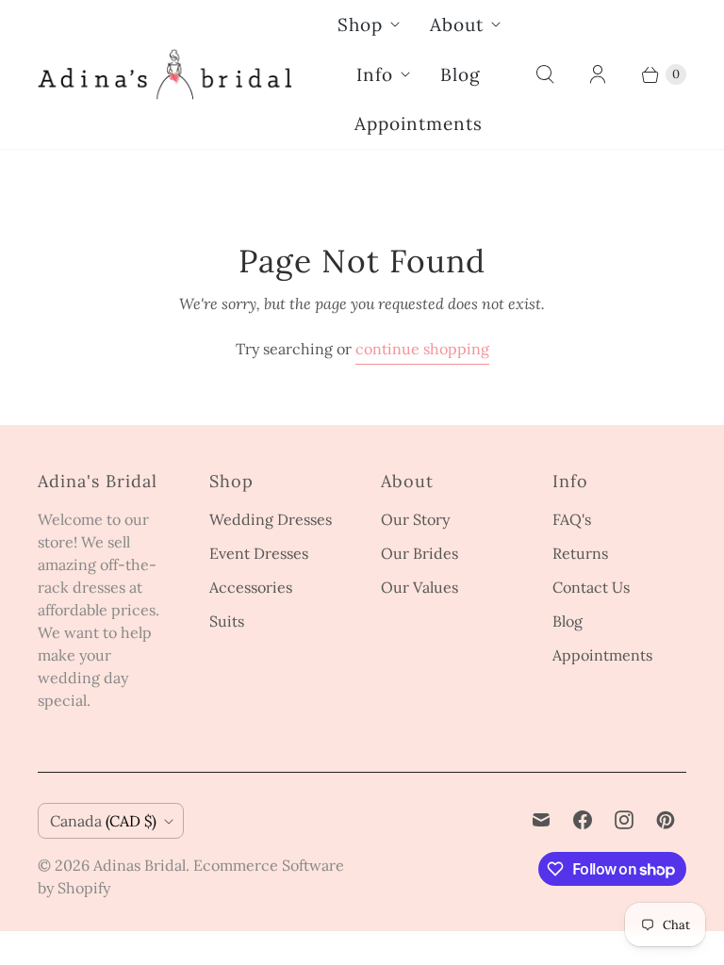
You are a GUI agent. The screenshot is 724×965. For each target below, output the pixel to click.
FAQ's (571, 519)
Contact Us (591, 587)
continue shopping (422, 348)
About (457, 24)
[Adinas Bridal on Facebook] (582, 820)
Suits (226, 621)
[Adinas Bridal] (165, 74)
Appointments (418, 123)
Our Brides (419, 553)
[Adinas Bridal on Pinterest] (665, 820)
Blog (460, 74)
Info (374, 74)
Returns (580, 553)
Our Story (415, 519)
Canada (103, 820)
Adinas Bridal (139, 865)
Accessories (250, 587)
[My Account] (597, 74)
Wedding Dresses (270, 519)
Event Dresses (258, 553)
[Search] (544, 74)
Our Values (419, 587)
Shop (360, 24)
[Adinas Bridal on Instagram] (624, 820)
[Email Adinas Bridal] (541, 820)
